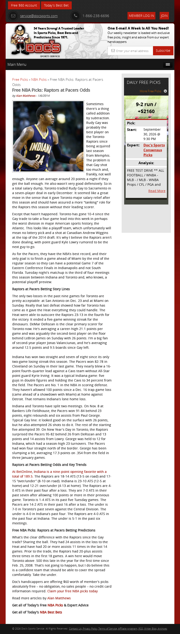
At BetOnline (22, 471)
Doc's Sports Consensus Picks (154, 150)
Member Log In (141, 15)
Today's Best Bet (56, 5)
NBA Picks (39, 79)
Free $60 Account (24, 5)
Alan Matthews (25, 95)
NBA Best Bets (51, 612)
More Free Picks (150, 91)
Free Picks (20, 79)
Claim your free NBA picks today (72, 591)
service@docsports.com (39, 15)
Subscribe (163, 50)
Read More (156, 191)
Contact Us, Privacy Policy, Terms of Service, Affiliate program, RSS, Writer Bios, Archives (118, 628)
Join (164, 15)
